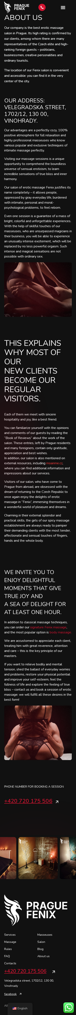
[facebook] (20, 994)
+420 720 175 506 (28, 801)
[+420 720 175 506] (57, 801)
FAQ (7, 956)
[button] (63, 7)
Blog (40, 949)
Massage (10, 942)
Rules (8, 949)
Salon (41, 942)
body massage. (61, 632)
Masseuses (44, 935)
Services (10, 935)
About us (43, 956)
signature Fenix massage (48, 627)
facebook (10, 994)
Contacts (10, 963)
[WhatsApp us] (68, 1007)
